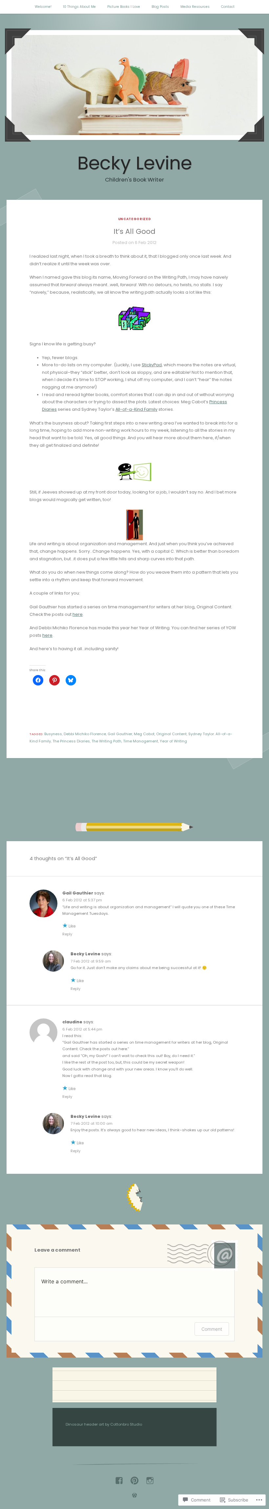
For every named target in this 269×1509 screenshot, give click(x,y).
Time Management (140, 741)
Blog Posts (160, 7)
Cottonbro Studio (126, 1424)
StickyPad (152, 365)
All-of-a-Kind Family (136, 409)
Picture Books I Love (123, 7)
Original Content (171, 734)
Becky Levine (134, 163)
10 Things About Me (79, 7)
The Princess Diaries (71, 741)
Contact (228, 7)
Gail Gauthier (120, 734)
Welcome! (43, 7)
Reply (67, 934)
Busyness (53, 734)
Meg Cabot (144, 734)
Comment (211, 1329)
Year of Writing (173, 741)
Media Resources (195, 7)
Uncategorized (134, 219)
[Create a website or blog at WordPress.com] (134, 1496)
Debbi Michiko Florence (85, 734)
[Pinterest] (134, 1478)
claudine (72, 1022)
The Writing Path (106, 741)
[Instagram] (150, 1478)
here (77, 614)
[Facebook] (119, 1478)
